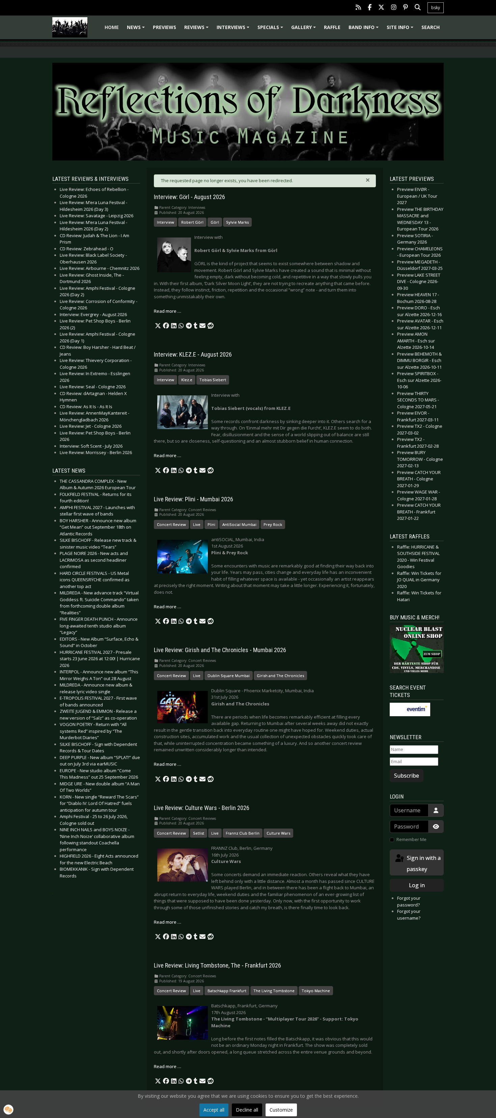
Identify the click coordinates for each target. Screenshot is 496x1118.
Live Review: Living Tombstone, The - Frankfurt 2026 (217, 965)
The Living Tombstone (274, 990)
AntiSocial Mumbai (239, 524)
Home (112, 27)
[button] (158, 326)
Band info (365, 29)
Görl (215, 222)
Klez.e (186, 379)
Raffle (332, 27)
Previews (164, 27)
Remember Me (411, 839)
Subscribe (406, 775)
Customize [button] (281, 1110)
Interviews (234, 29)
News (137, 29)
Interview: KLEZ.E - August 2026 (193, 354)
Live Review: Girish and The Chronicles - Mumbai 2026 (220, 650)
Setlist (198, 833)
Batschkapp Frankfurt (227, 990)
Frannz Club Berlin (242, 833)
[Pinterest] (405, 7)
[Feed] (358, 7)
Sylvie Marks (237, 222)
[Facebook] (369, 7)
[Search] (418, 7)
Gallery (304, 29)
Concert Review (171, 524)
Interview (165, 222)
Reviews (197, 29)
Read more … (167, 311)
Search (430, 27)
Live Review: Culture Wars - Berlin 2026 (201, 808)
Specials (271, 29)
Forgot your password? (408, 901)
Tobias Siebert (212, 379)
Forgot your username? (408, 914)
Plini (211, 524)
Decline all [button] (247, 1110)
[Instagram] (393, 7)
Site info (401, 29)
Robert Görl (192, 222)
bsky (435, 7)
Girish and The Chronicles (280, 675)
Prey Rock (273, 524)
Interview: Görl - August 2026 (189, 197)
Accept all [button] (213, 1110)
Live (196, 524)
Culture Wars (278, 833)
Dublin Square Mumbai (229, 675)
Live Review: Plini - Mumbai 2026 (193, 499)
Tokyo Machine (316, 990)
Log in (417, 885)
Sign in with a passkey (423, 863)
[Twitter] (381, 7)
